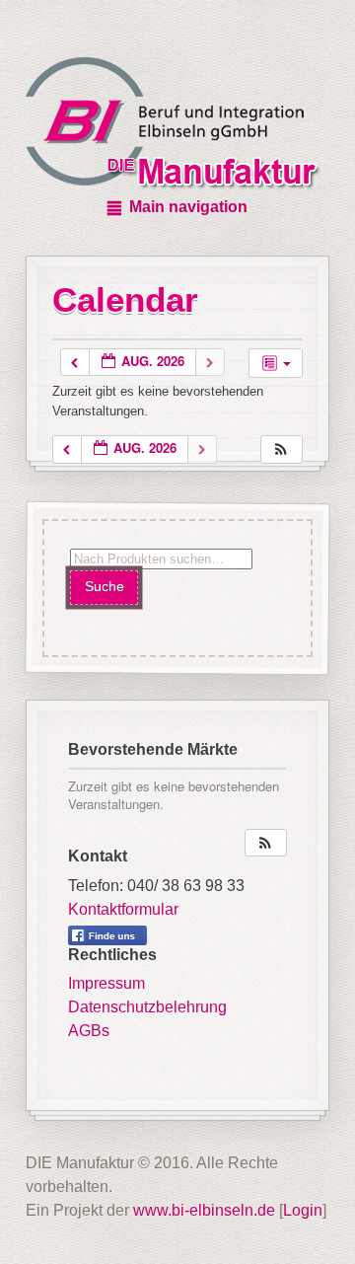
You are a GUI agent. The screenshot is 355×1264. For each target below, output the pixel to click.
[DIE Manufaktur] (177, 126)
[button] (281, 449)
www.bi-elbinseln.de (204, 1210)
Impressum (106, 983)
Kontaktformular (123, 909)
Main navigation (188, 206)
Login (302, 1210)
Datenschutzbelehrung (147, 1007)
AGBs (88, 1030)
